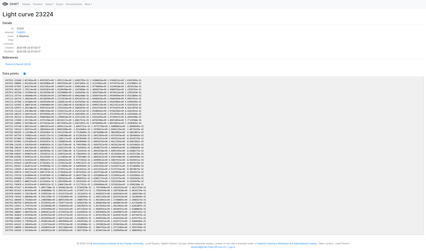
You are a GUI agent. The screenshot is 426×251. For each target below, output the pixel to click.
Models (26, 4)
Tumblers (38, 4)
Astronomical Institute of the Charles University (118, 243)
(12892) (21, 32)
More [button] (87, 4)
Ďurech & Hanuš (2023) (18, 64)
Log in (231, 247)
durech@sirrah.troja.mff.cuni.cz (208, 247)
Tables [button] (48, 4)
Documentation (74, 4)
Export (59, 4)
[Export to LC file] (25, 73)
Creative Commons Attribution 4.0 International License (286, 243)
